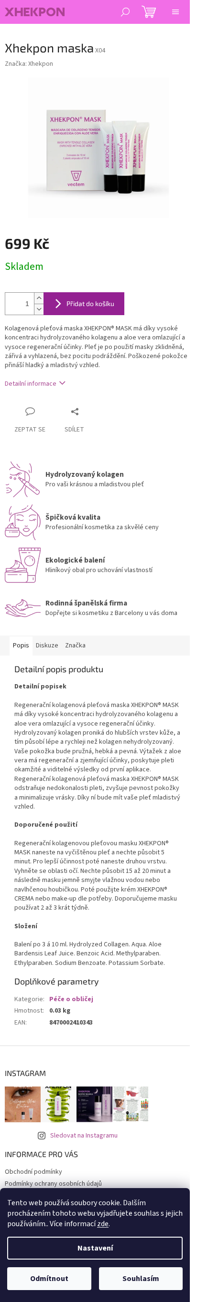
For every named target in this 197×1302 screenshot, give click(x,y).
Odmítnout (49, 1278)
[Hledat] (125, 11)
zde (103, 1224)
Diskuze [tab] (47, 645)
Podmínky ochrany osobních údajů (53, 1184)
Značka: (29, 64)
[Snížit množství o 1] (39, 309)
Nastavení (95, 1248)
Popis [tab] (21, 645)
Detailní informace (30, 384)
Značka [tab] (75, 645)
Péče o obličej (71, 999)
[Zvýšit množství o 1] (39, 298)
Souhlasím (140, 1278)
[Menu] (175, 11)
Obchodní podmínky (33, 1172)
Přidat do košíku (90, 303)
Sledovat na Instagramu (84, 1135)
